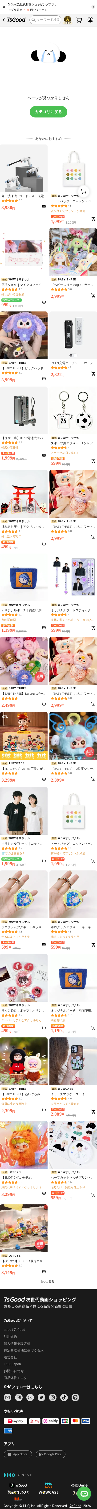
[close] (4, 7)
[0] (79, 20)
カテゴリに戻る (48, 111)
